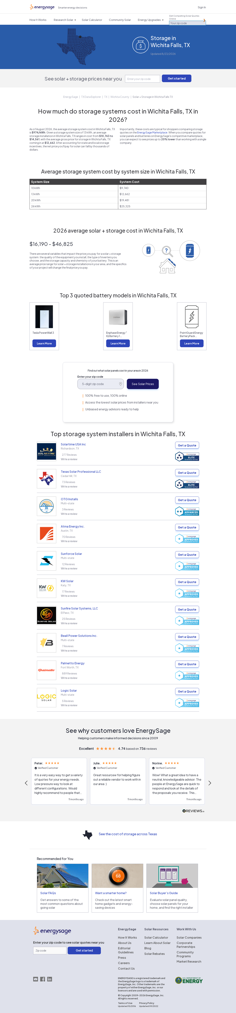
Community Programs (185, 954)
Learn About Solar (157, 943)
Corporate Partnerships (186, 945)
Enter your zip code (90, 376)
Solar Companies (189, 937)
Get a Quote (187, 445)
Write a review (69, 459)
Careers (124, 963)
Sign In (202, 7)
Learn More (44, 343)
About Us (124, 943)
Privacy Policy (146, 1003)
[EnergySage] (52, 933)
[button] (26, 783)
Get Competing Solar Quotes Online (184, 17)
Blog (147, 948)
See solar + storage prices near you (83, 78)
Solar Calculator (156, 937)
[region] (118, 783)
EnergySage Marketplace (152, 132)
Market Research (189, 961)
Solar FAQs (48, 893)
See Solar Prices (143, 384)
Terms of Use (125, 1003)
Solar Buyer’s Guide (164, 893)
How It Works (127, 937)
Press (122, 957)
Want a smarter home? (110, 893)
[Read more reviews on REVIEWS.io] (193, 811)
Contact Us (126, 968)
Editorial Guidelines (126, 950)
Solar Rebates (154, 954)
